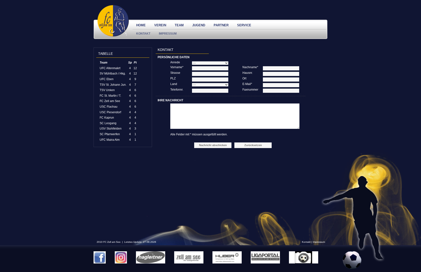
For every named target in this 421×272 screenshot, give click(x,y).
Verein (160, 25)
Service (244, 25)
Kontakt (143, 33)
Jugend (198, 25)
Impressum (168, 33)
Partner (221, 25)
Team (179, 25)
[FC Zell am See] (113, 35)
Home (141, 25)
